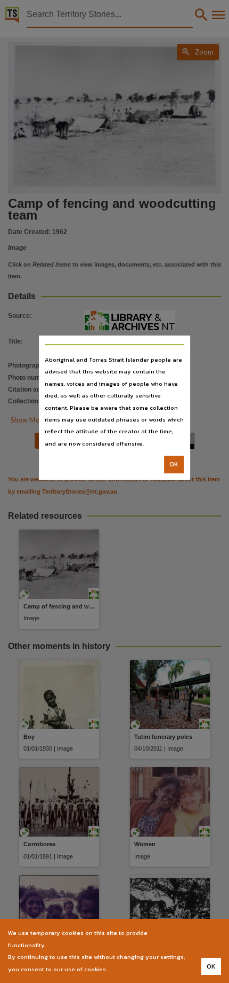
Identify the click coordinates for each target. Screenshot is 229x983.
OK (173, 464)
